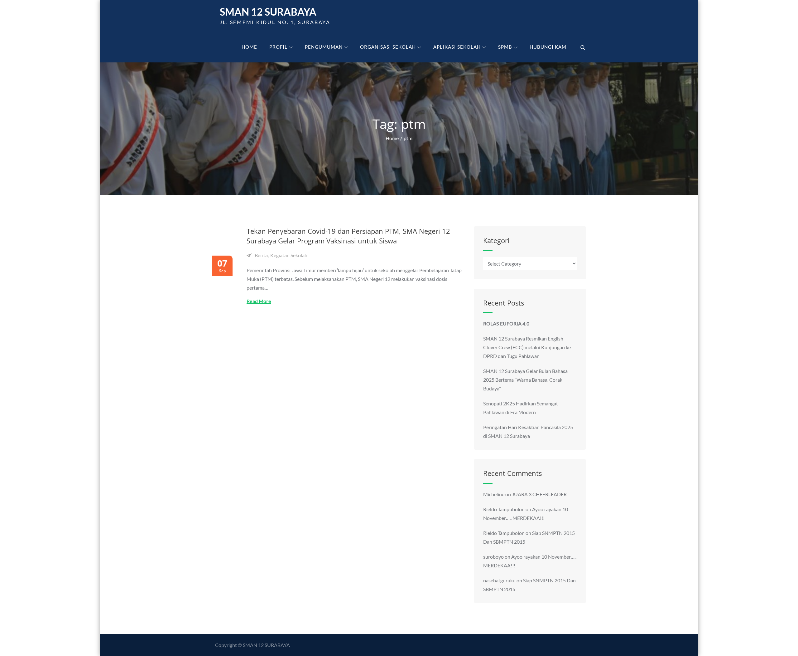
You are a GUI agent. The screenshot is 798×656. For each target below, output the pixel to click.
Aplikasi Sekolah (457, 47)
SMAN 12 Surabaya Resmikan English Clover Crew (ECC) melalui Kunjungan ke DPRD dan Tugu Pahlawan (527, 347)
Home (249, 47)
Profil (278, 47)
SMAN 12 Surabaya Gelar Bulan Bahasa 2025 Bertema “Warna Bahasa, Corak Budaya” (525, 379)
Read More (259, 301)
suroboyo (493, 557)
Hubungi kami (549, 47)
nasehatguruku (499, 580)
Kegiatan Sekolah (288, 255)
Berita (261, 255)
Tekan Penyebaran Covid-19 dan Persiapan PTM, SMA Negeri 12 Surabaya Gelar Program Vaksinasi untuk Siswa (348, 235)
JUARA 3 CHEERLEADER (539, 494)
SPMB (505, 47)
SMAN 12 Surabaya (268, 12)
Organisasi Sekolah (388, 47)
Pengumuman (324, 47)
